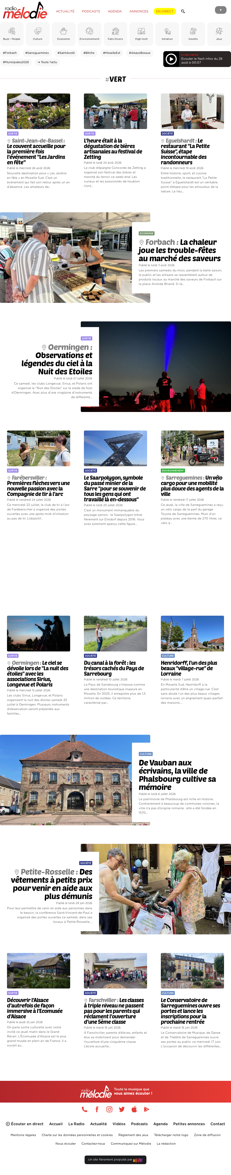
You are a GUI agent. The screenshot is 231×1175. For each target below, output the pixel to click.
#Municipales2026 (16, 62)
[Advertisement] (115, 571)
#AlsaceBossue (139, 53)
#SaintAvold (66, 53)
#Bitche (89, 53)
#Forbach (10, 53)
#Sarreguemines (37, 53)
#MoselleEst (111, 53)
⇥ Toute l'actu (47, 62)
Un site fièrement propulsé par (110, 1159)
